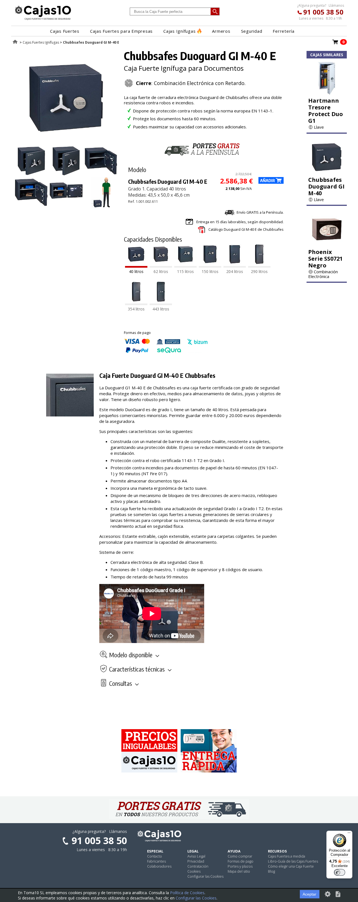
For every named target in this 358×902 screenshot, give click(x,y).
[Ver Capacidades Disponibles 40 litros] (136, 266)
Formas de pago (240, 861)
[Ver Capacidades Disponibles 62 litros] (161, 266)
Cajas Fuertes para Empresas (121, 31)
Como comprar (240, 856)
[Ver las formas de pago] (166, 351)
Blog (271, 871)
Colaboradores (159, 866)
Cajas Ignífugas (179, 31)
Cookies (194, 871)
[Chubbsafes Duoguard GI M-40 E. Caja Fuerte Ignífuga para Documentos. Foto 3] (66, 174)
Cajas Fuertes (64, 31)
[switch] (339, 872)
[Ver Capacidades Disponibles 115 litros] (185, 266)
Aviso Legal (196, 856)
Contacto (154, 856)
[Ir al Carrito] (335, 44)
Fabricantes (156, 861)
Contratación (197, 866)
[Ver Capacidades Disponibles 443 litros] (161, 303)
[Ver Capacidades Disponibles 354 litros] (136, 303)
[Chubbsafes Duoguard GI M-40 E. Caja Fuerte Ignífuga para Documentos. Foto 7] (101, 206)
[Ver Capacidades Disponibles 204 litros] (234, 266)
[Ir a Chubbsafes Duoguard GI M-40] (326, 172)
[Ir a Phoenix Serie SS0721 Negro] (326, 244)
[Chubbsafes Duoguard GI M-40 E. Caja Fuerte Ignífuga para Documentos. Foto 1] (66, 143)
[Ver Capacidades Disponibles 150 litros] (210, 266)
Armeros (221, 31)
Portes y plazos (240, 866)
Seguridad (251, 31)
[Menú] (349, 834)
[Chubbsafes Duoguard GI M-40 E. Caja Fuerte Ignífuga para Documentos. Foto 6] (66, 206)
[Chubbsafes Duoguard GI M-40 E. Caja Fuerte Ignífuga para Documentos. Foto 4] (101, 174)
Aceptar (309, 894)
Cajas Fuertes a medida (286, 856)
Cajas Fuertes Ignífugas (41, 42)
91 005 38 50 (323, 12)
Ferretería (284, 31)
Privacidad (195, 861)
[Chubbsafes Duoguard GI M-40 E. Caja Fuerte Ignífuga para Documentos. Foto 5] (31, 206)
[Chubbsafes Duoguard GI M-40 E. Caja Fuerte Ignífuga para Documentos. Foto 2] (31, 174)
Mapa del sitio (239, 871)
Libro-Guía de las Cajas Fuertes (293, 861)
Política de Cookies (187, 892)
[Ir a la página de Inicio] (43, 20)
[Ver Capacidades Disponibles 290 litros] (259, 266)
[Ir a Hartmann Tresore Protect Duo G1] (326, 93)
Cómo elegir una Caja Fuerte (291, 866)
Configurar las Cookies (205, 876)
